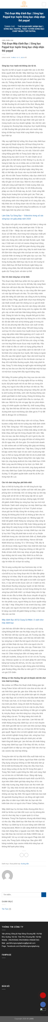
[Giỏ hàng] (44, 4)
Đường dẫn (25, 864)
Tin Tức (5, 909)
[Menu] (3, 4)
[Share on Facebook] (22, 855)
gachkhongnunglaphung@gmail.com (20, 943)
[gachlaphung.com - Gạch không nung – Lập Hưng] (24, 4)
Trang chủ (9, 26)
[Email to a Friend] (26, 855)
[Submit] (43, 894)
